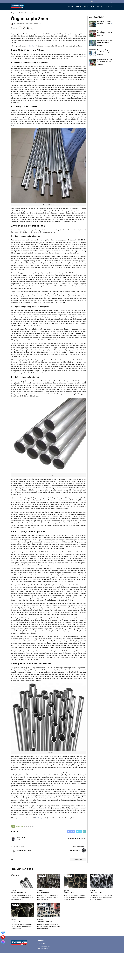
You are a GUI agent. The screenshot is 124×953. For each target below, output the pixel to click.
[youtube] (84, 839)
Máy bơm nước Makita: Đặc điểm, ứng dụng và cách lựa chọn (104, 23)
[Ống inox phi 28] (48, 881)
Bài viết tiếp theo (77, 847)
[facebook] (75, 839)
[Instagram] (82, 839)
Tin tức (92, 6)
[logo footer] (23, 942)
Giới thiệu (70, 6)
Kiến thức (99, 6)
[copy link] (31, 28)
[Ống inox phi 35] (101, 881)
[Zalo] (3, 932)
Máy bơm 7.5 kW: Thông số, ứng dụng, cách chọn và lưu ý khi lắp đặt (105, 42)
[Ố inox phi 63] (22, 910)
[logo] (17, 8)
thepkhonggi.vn (39, 818)
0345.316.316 (41, 943)
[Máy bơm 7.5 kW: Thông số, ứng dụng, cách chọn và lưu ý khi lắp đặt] (92, 43)
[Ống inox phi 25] (75, 881)
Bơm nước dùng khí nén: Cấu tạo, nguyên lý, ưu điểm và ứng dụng (105, 52)
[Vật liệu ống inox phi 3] (22, 881)
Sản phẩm (78, 6)
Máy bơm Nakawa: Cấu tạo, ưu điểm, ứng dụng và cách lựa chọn (104, 61)
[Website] (77, 839)
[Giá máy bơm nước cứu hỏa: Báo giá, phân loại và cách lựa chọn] (92, 33)
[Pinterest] (81, 839)
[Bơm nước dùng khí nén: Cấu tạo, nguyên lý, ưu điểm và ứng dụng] (92, 52)
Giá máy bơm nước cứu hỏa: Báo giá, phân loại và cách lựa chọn (104, 32)
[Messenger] (3, 942)
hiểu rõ (30, 46)
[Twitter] (79, 839)
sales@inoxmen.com (43, 948)
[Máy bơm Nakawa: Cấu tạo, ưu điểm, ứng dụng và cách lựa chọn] (92, 62)
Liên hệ (107, 6)
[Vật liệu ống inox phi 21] (48, 910)
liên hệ (46, 655)
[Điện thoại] (3, 937)
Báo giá (86, 6)
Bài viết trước (18, 847)
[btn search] (111, 2)
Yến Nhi (21, 24)
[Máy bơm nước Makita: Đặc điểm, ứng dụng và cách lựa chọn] (92, 24)
